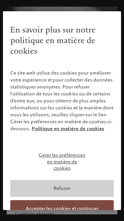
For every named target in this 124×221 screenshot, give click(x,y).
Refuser (62, 188)
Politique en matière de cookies (68, 128)
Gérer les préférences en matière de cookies (62, 161)
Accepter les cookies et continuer (62, 208)
